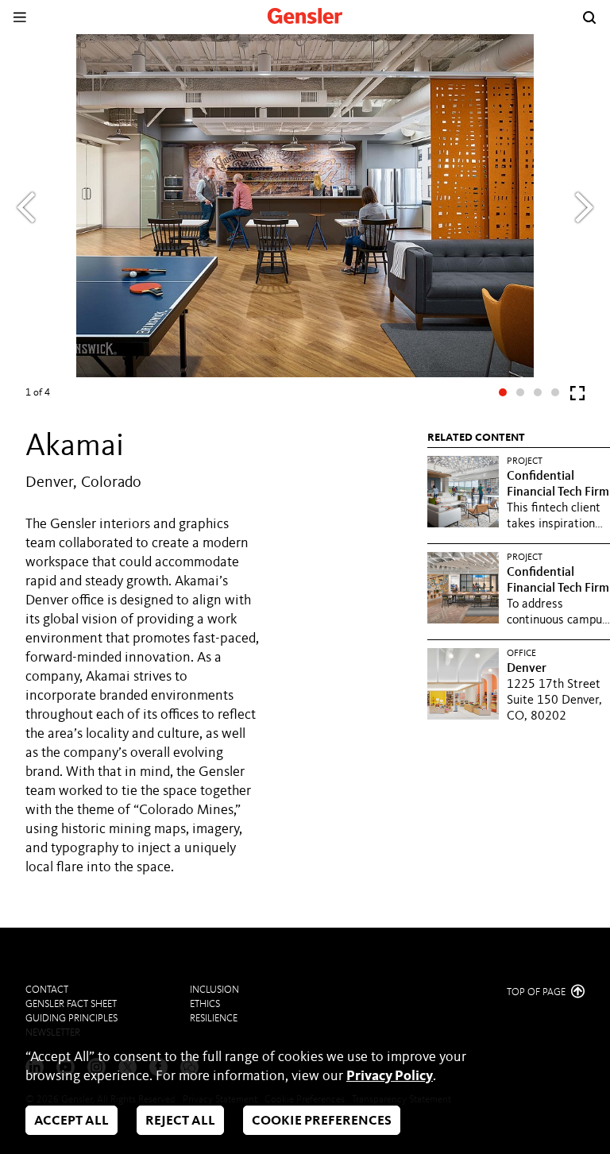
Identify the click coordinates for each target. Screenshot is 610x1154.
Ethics (205, 1004)
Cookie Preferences (322, 1121)
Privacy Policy (389, 1076)
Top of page (537, 992)
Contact (46, 990)
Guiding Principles (71, 1018)
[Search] (589, 17)
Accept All (71, 1121)
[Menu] (19, 17)
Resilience (213, 1018)
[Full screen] (577, 396)
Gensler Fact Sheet (71, 1004)
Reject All (180, 1121)
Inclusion (214, 990)
